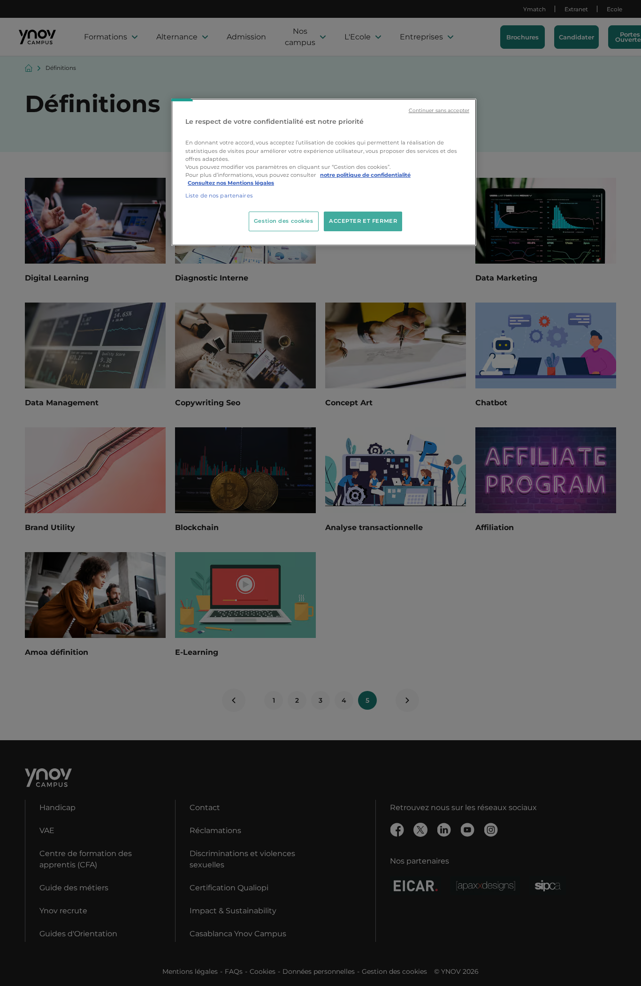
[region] (323, 172)
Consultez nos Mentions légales (231, 183)
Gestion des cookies (283, 221)
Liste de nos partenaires (219, 195)
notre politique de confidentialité (365, 175)
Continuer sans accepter (439, 110)
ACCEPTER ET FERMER (363, 221)
